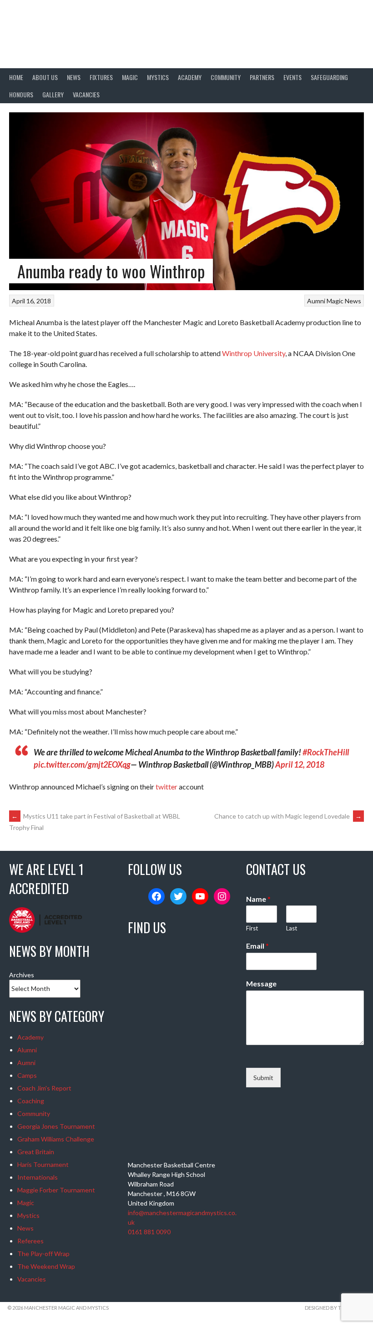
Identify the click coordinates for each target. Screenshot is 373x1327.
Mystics (158, 77)
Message (261, 983)
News (74, 77)
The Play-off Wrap (43, 1253)
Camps (27, 1075)
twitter (166, 786)
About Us (45, 77)
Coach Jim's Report (44, 1088)
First (252, 928)
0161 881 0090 (149, 1232)
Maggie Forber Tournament (56, 1190)
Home (16, 77)
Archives (21, 975)
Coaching (30, 1101)
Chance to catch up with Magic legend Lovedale (288, 816)
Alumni (27, 1050)
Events (292, 77)
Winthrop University (253, 353)
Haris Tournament (43, 1164)
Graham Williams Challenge (55, 1139)
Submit (263, 1077)
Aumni (316, 301)
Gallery (53, 94)
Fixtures (101, 77)
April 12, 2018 (299, 764)
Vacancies (86, 94)
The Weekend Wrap (46, 1266)
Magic (130, 77)
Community (226, 77)
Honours (21, 94)
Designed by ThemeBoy (335, 1308)
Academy (190, 77)
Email (257, 945)
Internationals (37, 1177)
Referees (30, 1241)
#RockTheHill (325, 752)
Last (291, 928)
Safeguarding (329, 77)
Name (258, 899)
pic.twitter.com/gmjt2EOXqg (82, 764)
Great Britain (35, 1152)
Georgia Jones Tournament (56, 1126)
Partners (262, 77)
